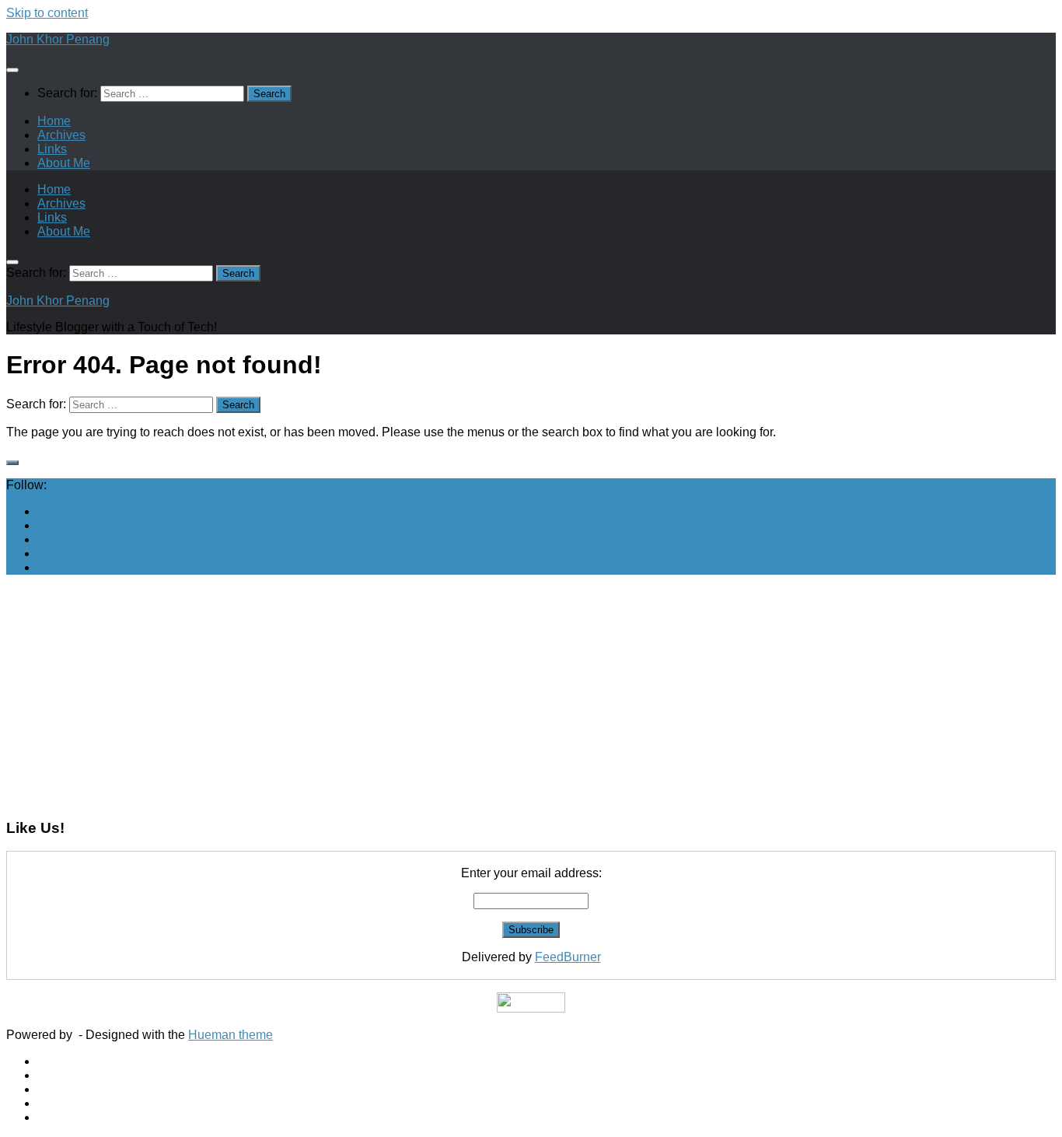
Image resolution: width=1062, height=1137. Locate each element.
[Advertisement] (472, 696)
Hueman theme (230, 1034)
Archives (61, 135)
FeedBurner (568, 957)
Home (54, 121)
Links (52, 149)
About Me (63, 163)
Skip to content (47, 12)
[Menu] (12, 70)
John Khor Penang (58, 39)
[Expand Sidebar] (12, 462)
